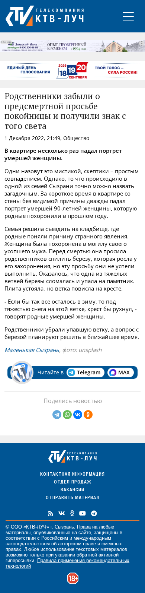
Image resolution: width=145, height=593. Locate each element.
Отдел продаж (72, 482)
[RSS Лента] (50, 513)
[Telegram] (56, 414)
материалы (18, 532)
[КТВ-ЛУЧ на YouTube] (82, 513)
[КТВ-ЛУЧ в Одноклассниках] (72, 513)
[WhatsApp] (67, 414)
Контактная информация (72, 474)
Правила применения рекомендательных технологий (67, 563)
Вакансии (72, 490)
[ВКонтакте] (77, 414)
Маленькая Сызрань (31, 349)
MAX (124, 372)
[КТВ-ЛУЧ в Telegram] (94, 513)
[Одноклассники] (88, 414)
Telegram (88, 372)
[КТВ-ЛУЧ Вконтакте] (61, 513)
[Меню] (128, 16)
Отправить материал (73, 498)
